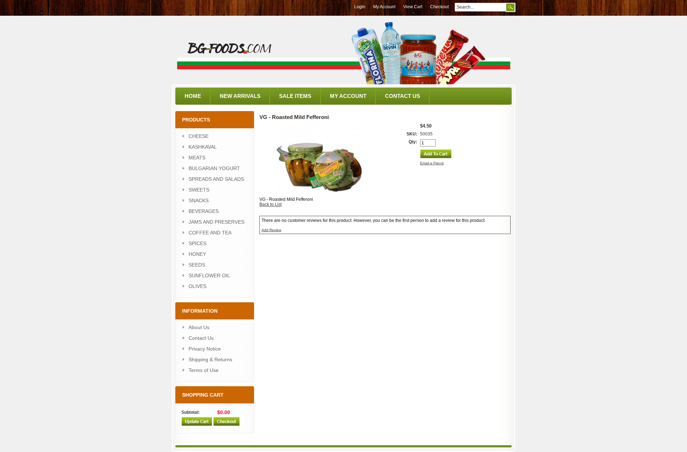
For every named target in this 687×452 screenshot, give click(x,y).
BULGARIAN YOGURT (214, 168)
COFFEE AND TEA (210, 232)
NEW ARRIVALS (240, 96)
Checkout (439, 6)
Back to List (270, 204)
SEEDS (197, 265)
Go (511, 7)
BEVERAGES (204, 211)
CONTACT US (402, 96)
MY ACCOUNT (348, 96)
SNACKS (199, 200)
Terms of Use (204, 370)
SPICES (197, 243)
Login (359, 6)
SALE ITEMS (295, 96)
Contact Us (201, 338)
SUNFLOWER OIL (209, 275)
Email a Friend (432, 163)
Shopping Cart (203, 395)
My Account (384, 6)
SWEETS (199, 190)
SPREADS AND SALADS (216, 179)
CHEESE (199, 136)
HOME (193, 96)
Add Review (271, 230)
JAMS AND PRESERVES (216, 222)
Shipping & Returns (210, 359)
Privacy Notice (205, 349)
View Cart (412, 6)
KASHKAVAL (203, 147)
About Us (199, 327)
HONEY (197, 254)
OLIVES (197, 286)
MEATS (197, 157)
